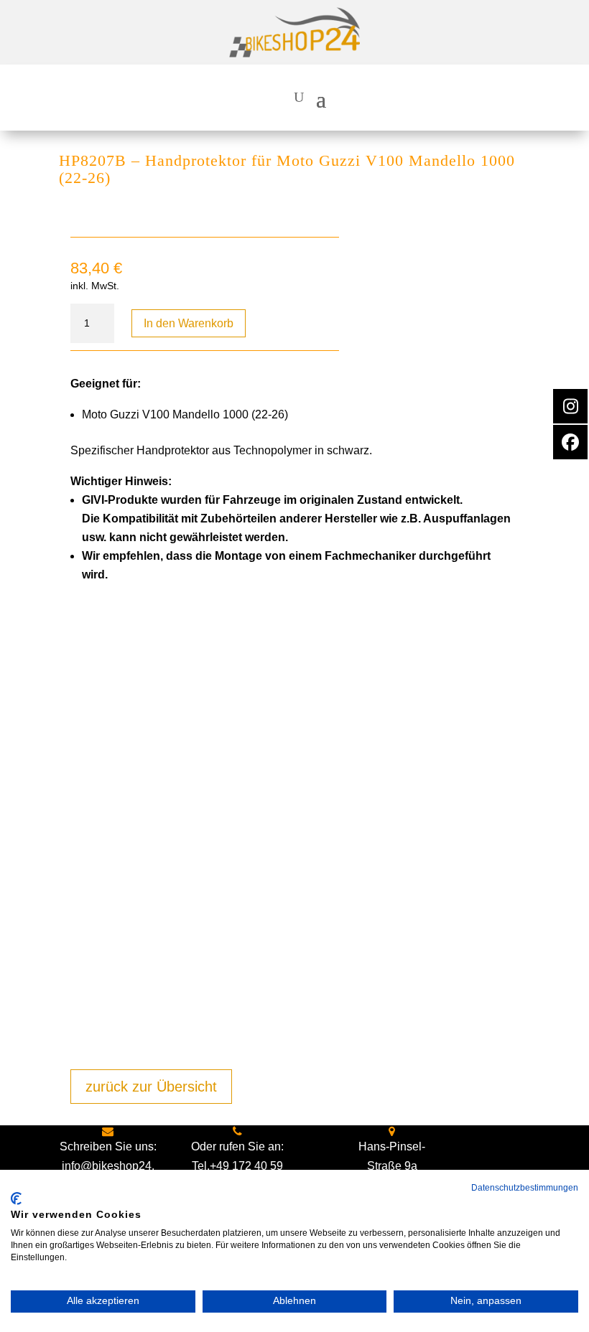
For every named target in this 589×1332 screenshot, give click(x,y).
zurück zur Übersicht (151, 1086)
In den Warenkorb (188, 323)
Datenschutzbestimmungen (524, 1188)
